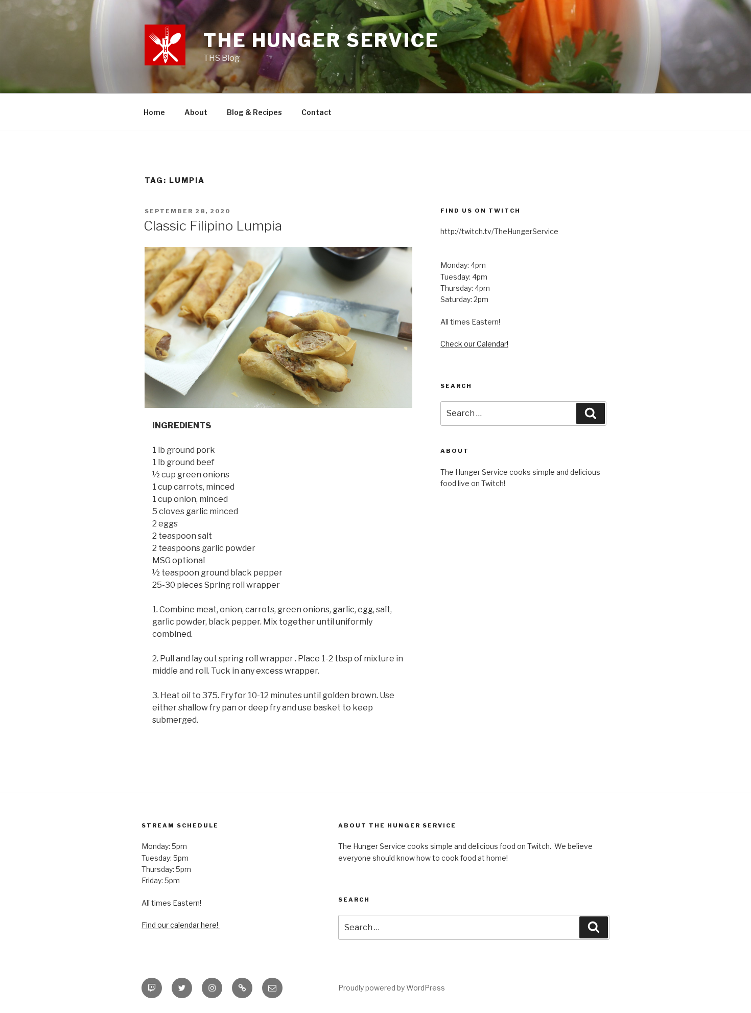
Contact (316, 112)
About (195, 112)
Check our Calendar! (474, 343)
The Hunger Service (321, 40)
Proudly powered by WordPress (391, 987)
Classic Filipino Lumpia (213, 226)
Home (154, 112)
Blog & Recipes (254, 112)
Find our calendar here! (181, 924)
